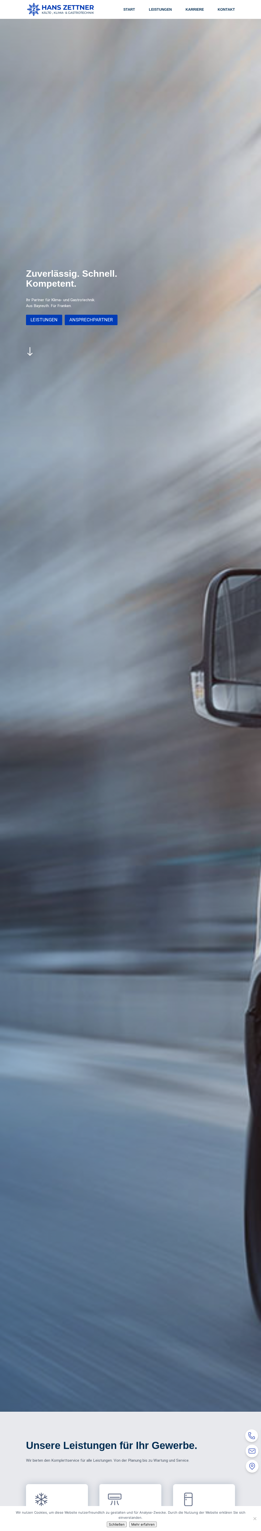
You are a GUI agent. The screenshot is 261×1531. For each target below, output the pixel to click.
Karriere (195, 9)
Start (129, 9)
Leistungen (160, 9)
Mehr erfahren (143, 1524)
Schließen (117, 1524)
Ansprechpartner (91, 319)
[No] (254, 1518)
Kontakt (226, 9)
